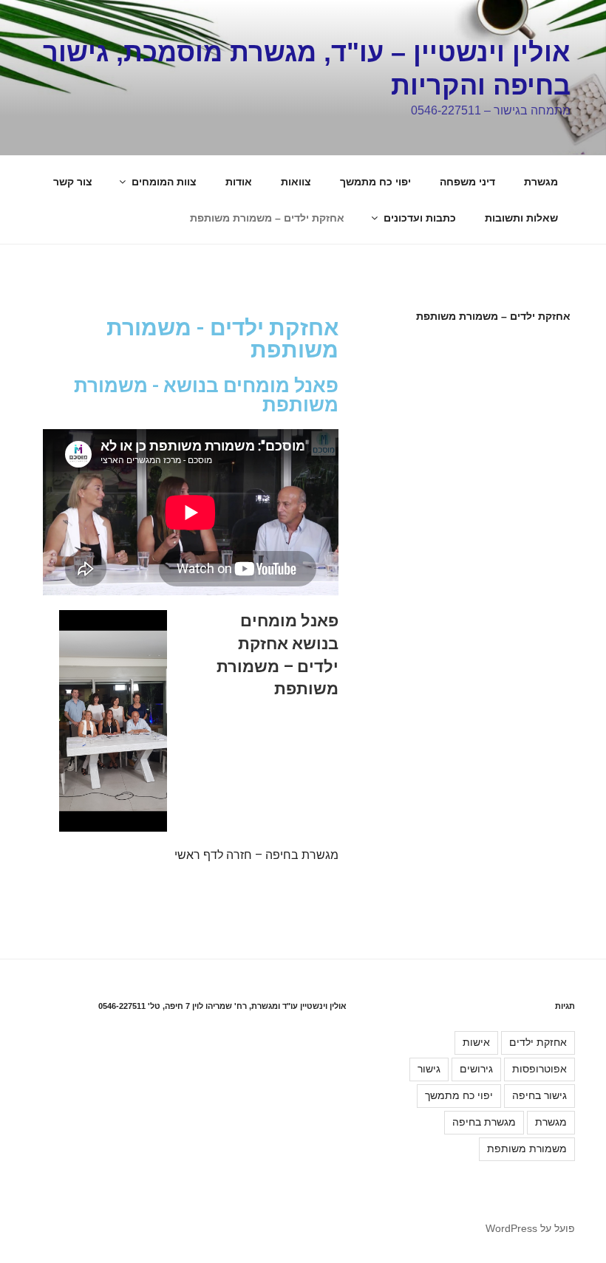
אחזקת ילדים (538, 1042)
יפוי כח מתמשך (375, 182)
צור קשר (72, 182)
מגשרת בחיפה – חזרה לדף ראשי (256, 855)
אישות (476, 1042)
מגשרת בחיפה (484, 1122)
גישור (429, 1069)
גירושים (476, 1069)
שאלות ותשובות (521, 218)
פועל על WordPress (530, 1228)
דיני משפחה (467, 182)
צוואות (296, 182)
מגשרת (541, 182)
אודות (238, 182)
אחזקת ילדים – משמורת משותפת (267, 218)
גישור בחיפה (539, 1095)
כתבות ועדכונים (420, 218)
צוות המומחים (164, 182)
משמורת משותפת (527, 1148)
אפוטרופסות (539, 1069)
